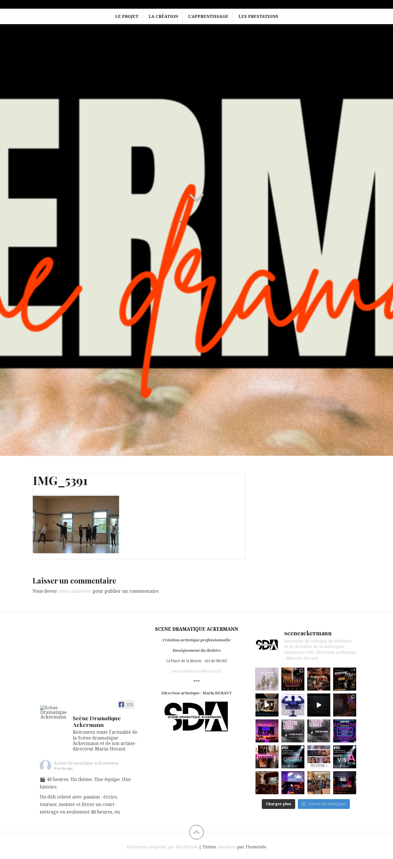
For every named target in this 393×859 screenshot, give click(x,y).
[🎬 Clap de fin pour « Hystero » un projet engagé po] (318, 782)
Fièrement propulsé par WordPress (162, 847)
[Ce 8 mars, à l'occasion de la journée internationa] (266, 756)
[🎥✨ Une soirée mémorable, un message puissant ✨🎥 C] (266, 782)
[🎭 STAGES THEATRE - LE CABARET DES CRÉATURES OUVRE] (292, 679)
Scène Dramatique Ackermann (86, 763)
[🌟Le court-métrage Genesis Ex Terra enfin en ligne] (318, 705)
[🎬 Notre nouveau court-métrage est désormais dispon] (318, 679)
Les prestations (258, 16)
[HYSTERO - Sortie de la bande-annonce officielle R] (318, 756)
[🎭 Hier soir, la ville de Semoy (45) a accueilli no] (266, 730)
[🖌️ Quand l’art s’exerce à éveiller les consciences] (292, 782)
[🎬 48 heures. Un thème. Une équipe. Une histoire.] (266, 679)
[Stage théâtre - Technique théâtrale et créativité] (292, 756)
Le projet (126, 16)
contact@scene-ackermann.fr (196, 671)
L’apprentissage (208, 16)
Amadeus (227, 847)
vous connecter (74, 591)
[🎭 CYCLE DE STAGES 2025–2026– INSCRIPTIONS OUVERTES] (318, 730)
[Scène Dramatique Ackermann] (54, 712)
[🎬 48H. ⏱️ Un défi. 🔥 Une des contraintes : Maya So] (266, 705)
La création (163, 16)
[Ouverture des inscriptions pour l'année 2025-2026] (344, 730)
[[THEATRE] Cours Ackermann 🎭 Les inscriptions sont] (344, 679)
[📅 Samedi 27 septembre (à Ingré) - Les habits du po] (292, 730)
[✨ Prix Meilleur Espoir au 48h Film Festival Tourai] (344, 705)
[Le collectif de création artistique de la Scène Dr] (344, 782)
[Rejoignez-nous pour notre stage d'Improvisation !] (344, 756)
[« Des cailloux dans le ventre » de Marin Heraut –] (292, 705)
